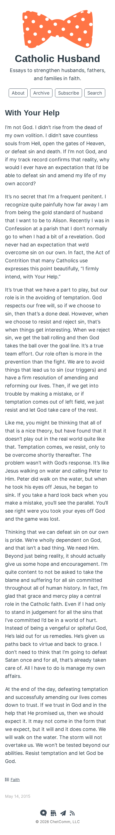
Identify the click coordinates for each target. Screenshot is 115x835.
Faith (15, 779)
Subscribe (68, 93)
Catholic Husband (57, 58)
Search (94, 93)
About (18, 93)
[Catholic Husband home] (57, 46)
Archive (41, 93)
